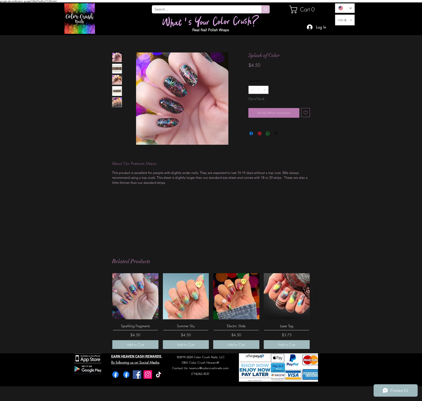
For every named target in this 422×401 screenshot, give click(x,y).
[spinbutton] (258, 90)
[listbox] (345, 19)
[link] (304, 9)
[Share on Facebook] (251, 133)
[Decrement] (252, 90)
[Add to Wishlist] (305, 112)
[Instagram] (148, 374)
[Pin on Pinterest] (259, 133)
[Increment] (265, 90)
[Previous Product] (106, 296)
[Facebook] (115, 374)
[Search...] (265, 9)
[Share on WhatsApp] (268, 133)
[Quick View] (135, 296)
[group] (211, 311)
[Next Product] (316, 296)
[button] (345, 19)
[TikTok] (158, 374)
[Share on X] (276, 133)
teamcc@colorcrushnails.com (209, 368)
